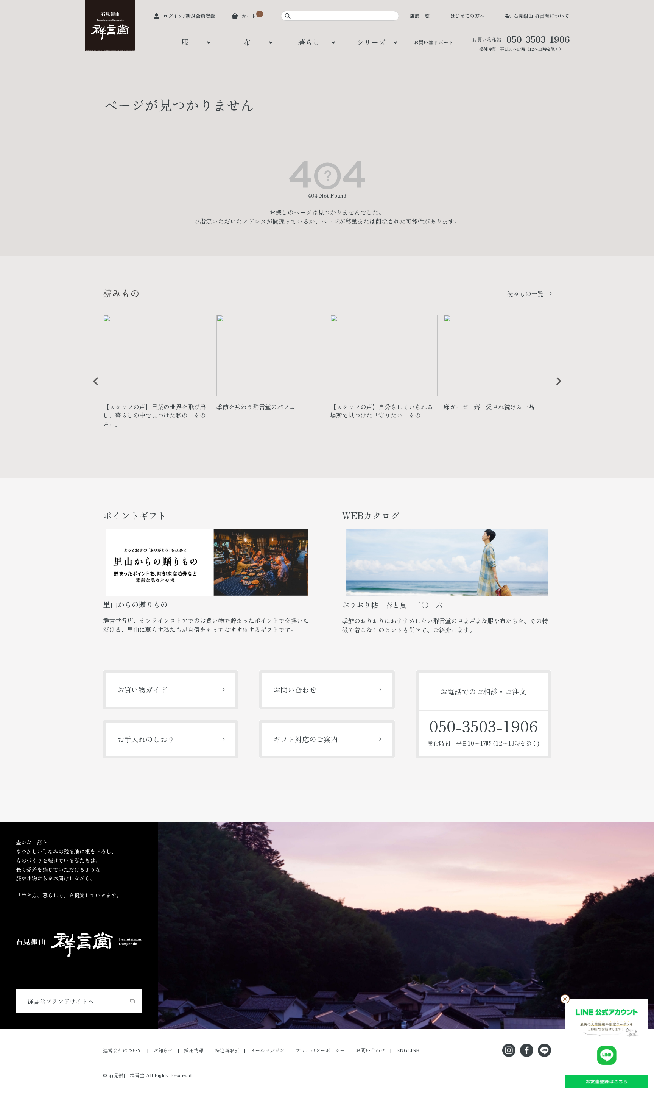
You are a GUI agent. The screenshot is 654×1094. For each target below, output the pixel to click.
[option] (156, 374)
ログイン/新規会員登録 (189, 15)
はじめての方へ (467, 15)
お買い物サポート (433, 42)
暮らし (309, 42)
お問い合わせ (294, 689)
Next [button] (556, 387)
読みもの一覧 (525, 293)
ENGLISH (408, 1050)
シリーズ (371, 42)
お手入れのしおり (145, 739)
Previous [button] (93, 387)
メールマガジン (267, 1050)
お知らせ (163, 1050)
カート (248, 15)
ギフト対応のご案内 (305, 739)
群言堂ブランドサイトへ (60, 1001)
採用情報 (194, 1050)
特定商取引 (227, 1050)
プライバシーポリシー (320, 1050)
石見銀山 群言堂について (541, 15)
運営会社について (122, 1050)
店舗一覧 (420, 15)
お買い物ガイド (142, 689)
